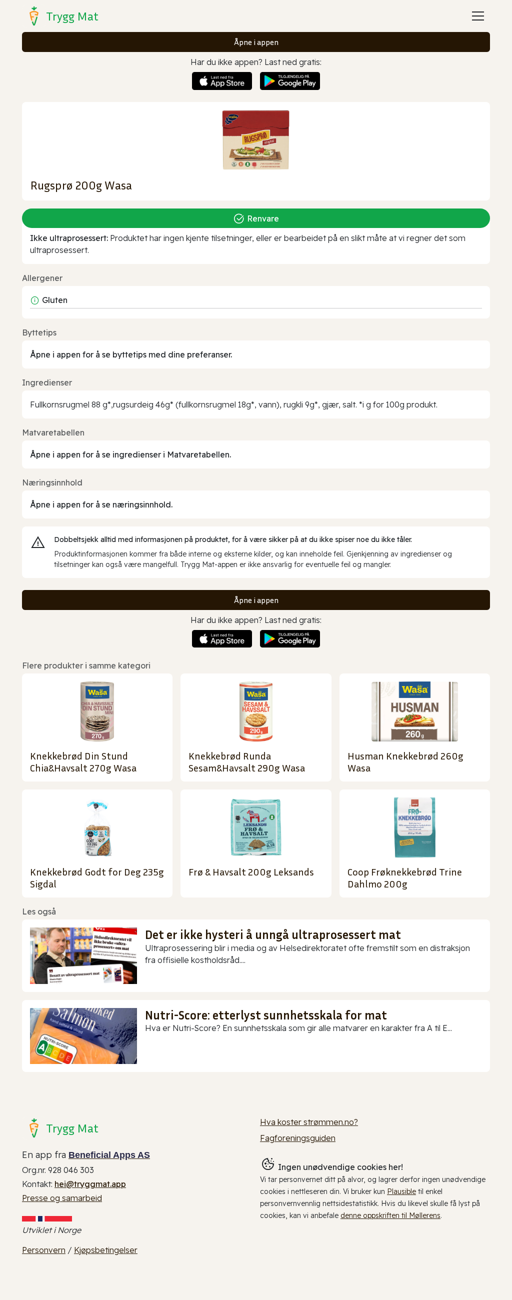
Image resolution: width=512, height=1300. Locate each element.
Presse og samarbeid (62, 1198)
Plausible (401, 1191)
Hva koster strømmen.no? (309, 1122)
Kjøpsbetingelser (106, 1250)
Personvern (44, 1250)
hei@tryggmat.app (90, 1184)
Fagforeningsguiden (298, 1138)
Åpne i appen (256, 42)
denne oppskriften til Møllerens (390, 1215)
